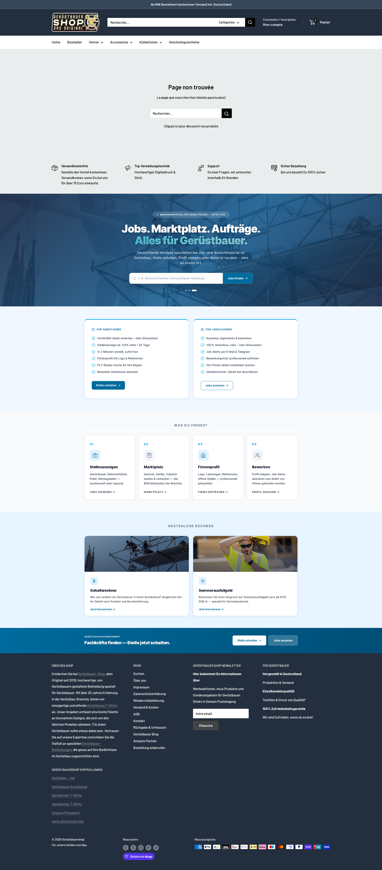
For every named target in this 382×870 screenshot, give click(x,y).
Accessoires (119, 42)
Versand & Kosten (146, 707)
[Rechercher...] (227, 113)
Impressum (141, 687)
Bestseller (74, 42)
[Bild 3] (196, 290)
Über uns (139, 680)
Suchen (138, 673)
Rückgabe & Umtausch (149, 727)
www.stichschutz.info (68, 821)
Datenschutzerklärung (149, 694)
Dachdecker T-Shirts (67, 795)
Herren (94, 42)
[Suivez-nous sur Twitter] (133, 847)
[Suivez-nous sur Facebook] (126, 847)
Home (56, 42)
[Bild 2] (192, 290)
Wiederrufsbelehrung (148, 700)
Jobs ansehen (214, 385)
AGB (136, 714)
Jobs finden (236, 278)
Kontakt (139, 721)
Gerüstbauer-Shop (91, 674)
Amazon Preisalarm (66, 813)
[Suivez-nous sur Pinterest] (148, 847)
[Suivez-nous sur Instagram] (141, 847)
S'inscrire (205, 725)
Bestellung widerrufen (149, 748)
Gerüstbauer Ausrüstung (69, 787)
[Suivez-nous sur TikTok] (156, 847)
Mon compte (273, 24)
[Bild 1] (187, 290)
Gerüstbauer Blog (145, 734)
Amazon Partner (145, 741)
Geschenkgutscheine (184, 42)
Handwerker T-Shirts (67, 804)
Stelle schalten (106, 385)
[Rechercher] (250, 22)
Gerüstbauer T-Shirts (102, 705)
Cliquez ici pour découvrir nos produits (191, 126)
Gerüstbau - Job (63, 778)
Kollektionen (148, 42)
